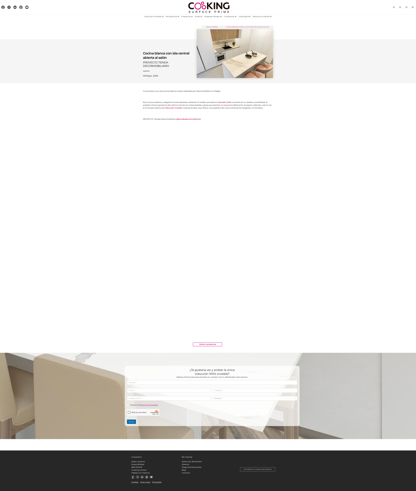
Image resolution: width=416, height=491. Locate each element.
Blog (184, 470)
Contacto (186, 473)
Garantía (185, 464)
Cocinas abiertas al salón (235, 27)
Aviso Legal (145, 482)
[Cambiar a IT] (413, 7)
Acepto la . (144, 405)
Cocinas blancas (251, 27)
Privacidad (156, 482)
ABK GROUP (136, 467)
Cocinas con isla (263, 27)
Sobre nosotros (138, 462)
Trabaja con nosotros (140, 473)
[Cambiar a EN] (400, 7)
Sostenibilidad (137, 464)
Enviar (131, 422)
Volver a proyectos (207, 344)
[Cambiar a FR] (406, 7)
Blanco (208, 27)
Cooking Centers (139, 470)
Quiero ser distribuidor (192, 462)
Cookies (134, 482)
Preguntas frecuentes (191, 467)
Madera (215, 27)
